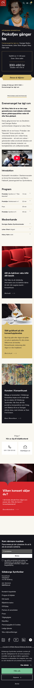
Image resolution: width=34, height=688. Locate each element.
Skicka (17, 556)
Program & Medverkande (17, 96)
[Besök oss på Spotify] (30, 640)
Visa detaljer (24, 665)
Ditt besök (5, 599)
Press (4, 614)
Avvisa (17, 684)
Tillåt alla (17, 671)
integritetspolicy (9, 565)
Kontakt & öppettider (9, 592)
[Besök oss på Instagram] (3, 640)
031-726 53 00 (9, 450)
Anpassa (16, 677)
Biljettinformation (7, 603)
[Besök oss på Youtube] (16, 640)
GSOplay (5, 606)
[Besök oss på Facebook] (9, 640)
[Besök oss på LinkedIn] (23, 640)
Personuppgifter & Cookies (11, 625)
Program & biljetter (8, 595)
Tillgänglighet (6, 617)
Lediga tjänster (7, 628)
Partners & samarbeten (10, 610)
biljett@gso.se (25, 451)
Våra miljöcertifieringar (9, 632)
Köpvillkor (5, 621)
